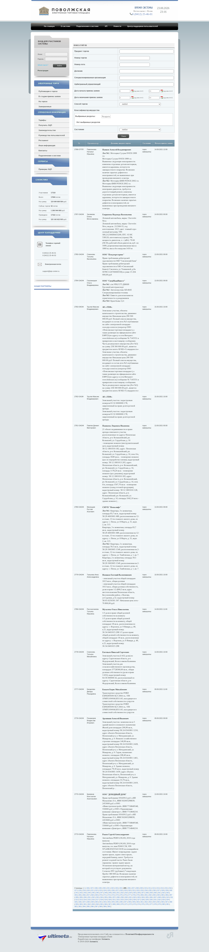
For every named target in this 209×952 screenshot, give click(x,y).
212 (153, 888)
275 (121, 895)
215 (166, 888)
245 (93, 893)
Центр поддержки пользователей (142, 26)
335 (75, 902)
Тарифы (42, 120)
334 (167, 899)
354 (154, 902)
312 (76, 899)
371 (126, 904)
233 (141, 890)
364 (97, 904)
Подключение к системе (87, 26)
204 (120, 888)
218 (79, 890)
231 (133, 890)
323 (122, 899)
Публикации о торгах (48, 91)
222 (96, 890)
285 (162, 895)
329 (147, 899)
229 (125, 890)
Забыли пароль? (43, 65)
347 (125, 902)
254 (130, 893)
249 (109, 893)
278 (133, 895)
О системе (65, 26)
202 (112, 888)
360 (80, 904)
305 (147, 897)
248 (105, 893)
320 (109, 899)
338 (88, 902)
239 (166, 890)
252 (122, 893)
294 (101, 897)
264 (75, 895)
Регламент (43, 140)
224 (104, 890)
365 (101, 904)
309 (163, 897)
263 (167, 893)
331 (155, 899)
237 (158, 890)
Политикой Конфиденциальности (139, 934)
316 (93, 899)
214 (161, 888)
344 (113, 902)
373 (134, 904)
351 (141, 902)
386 (92, 906)
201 (108, 888)
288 (76, 897)
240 (170, 890)
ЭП (106, 26)
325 (130, 899)
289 (80, 897)
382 (75, 906)
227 (117, 890)
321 (113, 899)
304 (142, 897)
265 (79, 895)
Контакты (43, 151)
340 (96, 902)
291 (89, 897)
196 (87, 888)
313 (80, 899)
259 (151, 893)
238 (162, 890)
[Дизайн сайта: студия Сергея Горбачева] (170, 934)
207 (133, 888)
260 (155, 893)
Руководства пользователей (52, 135)
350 (137, 902)
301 (130, 897)
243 (85, 893)
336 (79, 902)
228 (121, 890)
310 (167, 897)
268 (92, 895)
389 (104, 906)
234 (146, 890)
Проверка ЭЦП (45, 169)
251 (118, 893)
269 (96, 895)
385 (88, 906)
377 (151, 904)
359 (76, 904)
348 (129, 902)
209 (141, 888)
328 (142, 899)
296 (109, 897)
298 (118, 897)
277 (129, 895)
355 (158, 902)
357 (166, 902)
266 (84, 895)
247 (101, 893)
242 (80, 893)
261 (159, 893)
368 (113, 904)
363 (93, 904)
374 (138, 904)
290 (85, 897)
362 (89, 904)
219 (84, 890)
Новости (117, 26)
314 (85, 899)
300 (126, 897)
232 (137, 890)
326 (134, 899)
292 (93, 897)
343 (108, 902)
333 (163, 899)
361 (85, 904)
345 (117, 902)
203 (116, 888)
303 (138, 897)
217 (75, 890)
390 (108, 906)
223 (100, 890)
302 (134, 897)
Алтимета (105, 939)
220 (88, 890)
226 (113, 890)
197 (91, 888)
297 (113, 897)
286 (166, 895)
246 (97, 893)
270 (100, 895)
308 (159, 897)
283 (154, 895)
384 (84, 906)
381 (167, 904)
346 (121, 902)
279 (137, 895)
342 (104, 902)
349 (133, 902)
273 (113, 895)
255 (134, 893)
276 (125, 895)
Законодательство (47, 130)
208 (137, 888)
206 (129, 888)
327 (138, 899)
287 (170, 895)
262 (163, 893)
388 (100, 906)
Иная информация (47, 146)
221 (92, 890)
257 (142, 893)
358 (170, 902)
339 (92, 902)
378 (155, 904)
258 (147, 893)
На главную (49, 26)
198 (96, 888)
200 (104, 888)
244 (89, 893)
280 (141, 895)
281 (146, 895)
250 (113, 893)
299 (122, 897)
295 (105, 897)
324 (126, 899)
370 (122, 904)
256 (138, 893)
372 (130, 904)
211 (149, 888)
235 (150, 890)
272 (108, 895)
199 (100, 888)
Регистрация (43, 70)
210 (145, 888)
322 (118, 899)
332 (159, 899)
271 (104, 895)
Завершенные (45, 107)
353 (150, 902)
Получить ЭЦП (45, 125)
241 (76, 893)
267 (88, 895)
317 (97, 899)
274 (117, 895)
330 (151, 899)
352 (146, 902)
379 (159, 904)
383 (79, 906)
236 (154, 890)
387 (96, 906)
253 (126, 893)
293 (97, 897)
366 (105, 904)
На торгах (43, 101)
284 (158, 895)
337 (84, 902)
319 (105, 899)
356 (162, 902)
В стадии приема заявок (50, 96)
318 (101, 899)
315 (89, 899)
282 (150, 895)
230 (129, 890)
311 (171, 897)
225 (108, 890)
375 (142, 904)
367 (109, 904)
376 (147, 904)
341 (100, 902)
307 (155, 897)
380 (163, 904)
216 (170, 888)
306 (151, 897)
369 (118, 904)
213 (157, 888)
